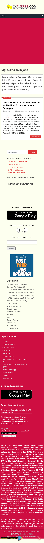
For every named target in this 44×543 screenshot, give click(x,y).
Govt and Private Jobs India (17, 284)
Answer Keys (11, 323)
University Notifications (16, 173)
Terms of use (7, 378)
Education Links (8, 356)
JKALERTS (10, 111)
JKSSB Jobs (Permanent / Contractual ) (21, 290)
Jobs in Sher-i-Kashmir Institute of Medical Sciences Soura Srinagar (21, 105)
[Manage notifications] (39, 538)
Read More (36, 137)
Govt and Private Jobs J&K (16, 287)
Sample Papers (12, 320)
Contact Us (6, 350)
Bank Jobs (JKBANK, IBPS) (17, 301)
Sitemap (5, 375)
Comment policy (8, 347)
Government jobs (22, 111)
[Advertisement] (22, 41)
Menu (3, 16)
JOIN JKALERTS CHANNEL (11, 424)
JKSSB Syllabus (14, 164)
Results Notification (14, 306)
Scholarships (11, 325)
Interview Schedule (14, 312)
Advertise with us (8, 344)
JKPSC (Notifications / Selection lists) (20, 298)
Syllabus (10, 314)
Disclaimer (6, 353)
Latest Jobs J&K (12, 328)
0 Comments (35, 111)
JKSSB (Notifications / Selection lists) (20, 292)
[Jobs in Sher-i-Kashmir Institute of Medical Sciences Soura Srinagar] (7, 116)
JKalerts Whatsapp (9, 370)
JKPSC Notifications (15, 170)
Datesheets (11, 317)
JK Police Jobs (12, 303)
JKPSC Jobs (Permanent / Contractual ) (21, 295)
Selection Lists (12, 309)
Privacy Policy (7, 373)
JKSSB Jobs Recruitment (17, 162)
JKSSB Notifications (15, 167)
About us (5, 341)
